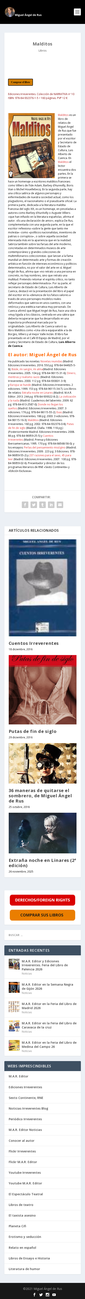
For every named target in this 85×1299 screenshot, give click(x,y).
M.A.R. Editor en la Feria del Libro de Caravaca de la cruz (49, 1025)
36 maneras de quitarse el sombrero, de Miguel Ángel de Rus (40, 795)
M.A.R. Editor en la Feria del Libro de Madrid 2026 (49, 1006)
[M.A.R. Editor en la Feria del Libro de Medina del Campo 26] (14, 1045)
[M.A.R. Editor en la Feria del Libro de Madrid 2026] (14, 1006)
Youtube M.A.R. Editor (25, 1183)
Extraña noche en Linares (37, 393)
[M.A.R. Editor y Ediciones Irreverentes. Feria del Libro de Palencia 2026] (14, 964)
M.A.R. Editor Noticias (25, 1130)
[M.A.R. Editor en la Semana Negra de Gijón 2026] (14, 987)
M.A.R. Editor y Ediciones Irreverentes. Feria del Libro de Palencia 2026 (45, 965)
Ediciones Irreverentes (25, 1087)
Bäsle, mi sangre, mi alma (27, 369)
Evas (59, 412)
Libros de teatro (21, 1205)
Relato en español (22, 1248)
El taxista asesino (22, 1215)
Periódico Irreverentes (25, 1119)
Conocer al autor (21, 1141)
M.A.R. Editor (18, 1076)
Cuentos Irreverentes (34, 643)
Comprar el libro (20, 82)
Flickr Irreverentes (22, 1151)
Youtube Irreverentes (25, 1172)
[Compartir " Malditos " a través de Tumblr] (42, 504)
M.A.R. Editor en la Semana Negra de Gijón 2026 (47, 986)
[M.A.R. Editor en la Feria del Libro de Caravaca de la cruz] (14, 1026)
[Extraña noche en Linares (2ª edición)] (42, 833)
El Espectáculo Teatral (26, 1194)
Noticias (27, 973)
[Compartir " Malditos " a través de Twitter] (33, 504)
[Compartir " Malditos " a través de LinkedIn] (51, 504)
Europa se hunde (20, 385)
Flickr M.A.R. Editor (23, 1162)
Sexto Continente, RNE (26, 1098)
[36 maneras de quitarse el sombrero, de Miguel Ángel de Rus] (42, 763)
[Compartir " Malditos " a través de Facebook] (25, 504)
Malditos (63, 115)
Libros (42, 50)
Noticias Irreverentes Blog (28, 1108)
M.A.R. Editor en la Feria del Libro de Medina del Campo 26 (49, 1044)
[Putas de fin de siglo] (42, 689)
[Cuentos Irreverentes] (42, 587)
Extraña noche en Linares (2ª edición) (42, 862)
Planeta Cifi (17, 1226)
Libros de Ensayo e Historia (29, 1258)
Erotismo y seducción (25, 1237)
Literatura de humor (24, 1269)
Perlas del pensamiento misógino (44, 447)
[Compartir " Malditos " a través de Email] (60, 504)
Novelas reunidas (51, 361)
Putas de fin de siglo (33, 731)
